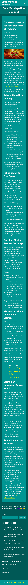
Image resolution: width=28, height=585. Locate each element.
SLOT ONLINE (7, 19)
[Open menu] (24, 3)
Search (4, 514)
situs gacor (5, 572)
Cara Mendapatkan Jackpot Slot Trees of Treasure (14, 25)
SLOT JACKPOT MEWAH (16, 582)
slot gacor (5, 568)
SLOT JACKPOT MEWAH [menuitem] (11, 87)
